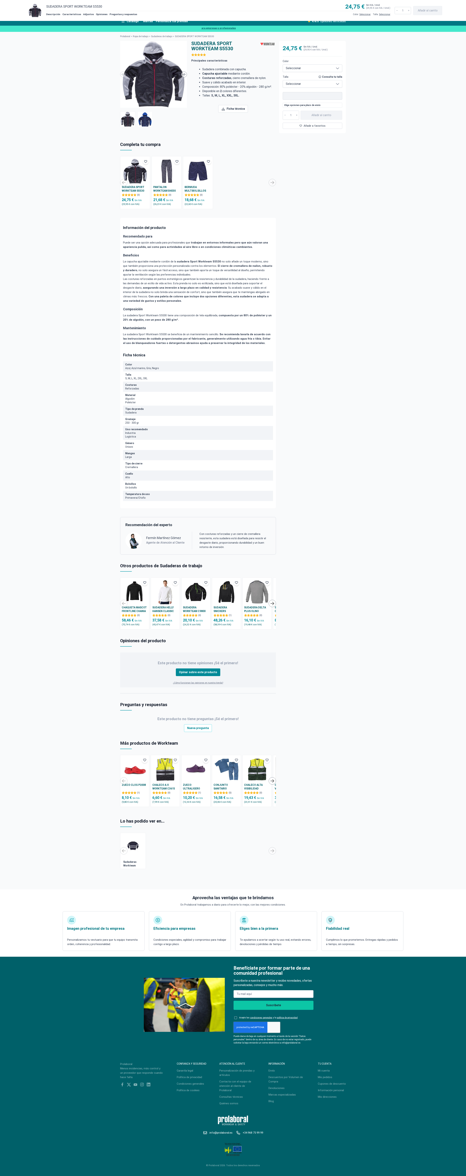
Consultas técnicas (231, 1096)
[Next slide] (184, 74)
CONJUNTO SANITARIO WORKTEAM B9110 (225, 786)
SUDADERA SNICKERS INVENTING (220, 609)
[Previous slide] (123, 74)
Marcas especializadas (282, 1094)
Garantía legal (185, 1070)
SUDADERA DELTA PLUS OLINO (255, 609)
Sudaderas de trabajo (161, 36)
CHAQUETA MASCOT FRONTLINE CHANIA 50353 (134, 609)
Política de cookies (188, 1090)
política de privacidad (287, 1017)
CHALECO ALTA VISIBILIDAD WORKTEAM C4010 (255, 786)
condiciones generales (261, 1017)
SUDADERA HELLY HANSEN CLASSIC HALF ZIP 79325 (163, 609)
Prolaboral (125, 36)
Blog (271, 1101)
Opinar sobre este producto (198, 672)
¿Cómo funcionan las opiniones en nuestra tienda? (198, 683)
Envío (271, 1070)
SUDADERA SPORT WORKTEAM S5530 (133, 189)
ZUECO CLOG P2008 (134, 784)
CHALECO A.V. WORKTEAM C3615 (163, 786)
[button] (127, 119)
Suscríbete (273, 1005)
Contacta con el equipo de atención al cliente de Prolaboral (235, 1086)
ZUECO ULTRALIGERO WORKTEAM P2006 (194, 786)
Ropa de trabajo (140, 36)
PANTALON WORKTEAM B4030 (164, 189)
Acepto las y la (268, 1017)
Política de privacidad (189, 1077)
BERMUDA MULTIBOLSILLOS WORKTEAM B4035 (196, 189)
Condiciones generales (190, 1083)
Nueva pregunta (198, 728)
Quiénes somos (228, 1103)
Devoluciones (276, 1088)
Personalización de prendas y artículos (236, 1073)
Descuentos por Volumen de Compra (285, 1079)
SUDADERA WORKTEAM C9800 (194, 609)
